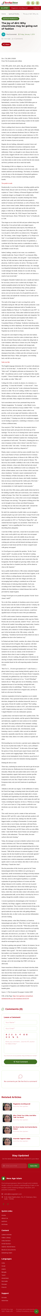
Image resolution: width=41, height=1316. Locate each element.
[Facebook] (3, 1204)
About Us (5, 1218)
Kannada (5, 1281)
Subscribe (33, 1166)
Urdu (3, 1263)
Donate (4, 1297)
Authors (4, 1221)
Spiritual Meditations (14, 14)
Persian (4, 1284)
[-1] (24, 1034)
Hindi (3, 1266)
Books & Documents (9, 1250)
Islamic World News (8, 1247)
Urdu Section (6, 1241)
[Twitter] (8, 1204)
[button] (16, 1034)
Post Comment (22, 1062)
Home (4, 14)
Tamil (3, 1275)
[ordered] (6, 1037)
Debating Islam (7, 1253)
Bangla (4, 1272)
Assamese (5, 1278)
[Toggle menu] (37, 3)
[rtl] (20, 1034)
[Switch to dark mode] (33, 3)
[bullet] (9, 1037)
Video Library (6, 1237)
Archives (5, 1224)
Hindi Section (6, 1244)
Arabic (4, 1269)
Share (7, 44)
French (4, 1287)
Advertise (5, 1300)
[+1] (26, 1034)
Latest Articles (7, 1234)
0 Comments (18, 39)
